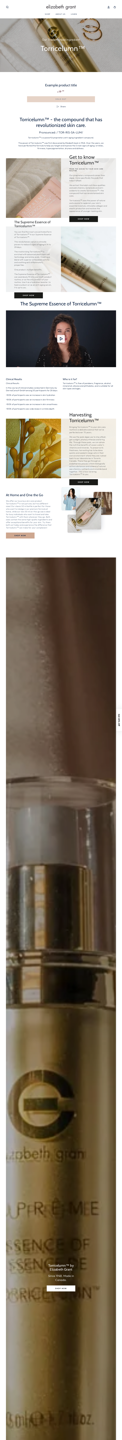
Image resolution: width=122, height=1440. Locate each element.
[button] (7, 7)
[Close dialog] (116, 688)
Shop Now (83, 219)
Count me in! (50, 742)
